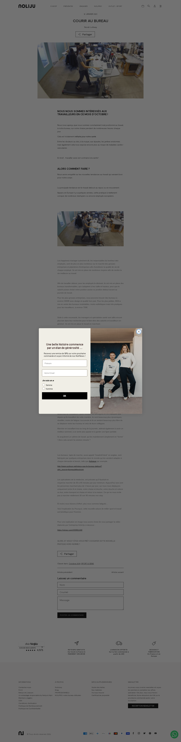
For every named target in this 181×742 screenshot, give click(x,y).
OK (64, 395)
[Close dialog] (138, 331)
